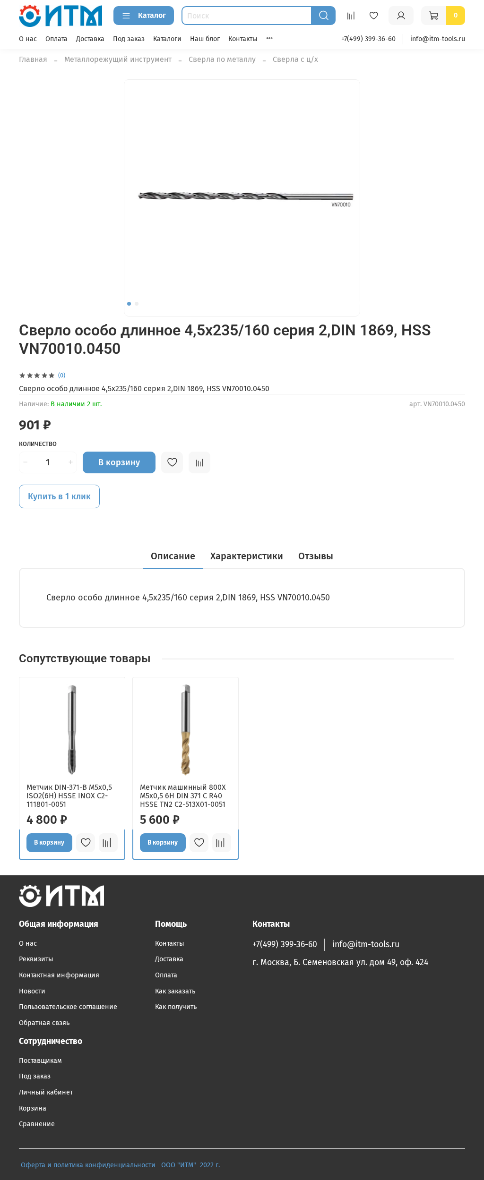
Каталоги (167, 39)
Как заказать (175, 991)
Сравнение (37, 1124)
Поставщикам (40, 1061)
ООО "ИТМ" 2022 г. (191, 1165)
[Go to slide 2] (136, 304)
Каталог (152, 15)
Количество (38, 443)
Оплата (56, 39)
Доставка (90, 39)
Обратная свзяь (44, 1023)
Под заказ (129, 39)
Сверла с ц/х (295, 59)
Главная (33, 59)
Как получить (176, 1007)
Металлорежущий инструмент (118, 59)
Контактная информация (59, 975)
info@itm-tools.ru (437, 39)
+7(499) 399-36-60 (368, 39)
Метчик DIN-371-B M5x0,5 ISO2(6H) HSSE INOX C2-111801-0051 (69, 796)
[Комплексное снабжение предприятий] (158, 1165)
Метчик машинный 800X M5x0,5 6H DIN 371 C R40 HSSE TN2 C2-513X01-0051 (183, 796)
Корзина (32, 1108)
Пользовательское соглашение (68, 1007)
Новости (32, 991)
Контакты (243, 39)
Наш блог (205, 39)
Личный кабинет (46, 1092)
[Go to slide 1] (129, 304)
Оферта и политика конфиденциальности (88, 1165)
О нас (28, 39)
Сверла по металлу (222, 59)
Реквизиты (36, 959)
